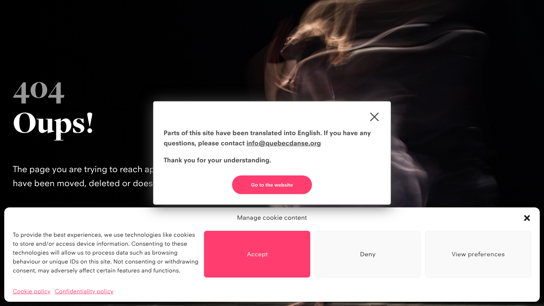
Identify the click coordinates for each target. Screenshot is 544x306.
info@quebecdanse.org (283, 143)
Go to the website (272, 185)
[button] (527, 218)
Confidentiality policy (84, 291)
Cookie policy (32, 291)
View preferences (478, 254)
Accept (257, 254)
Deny (368, 254)
